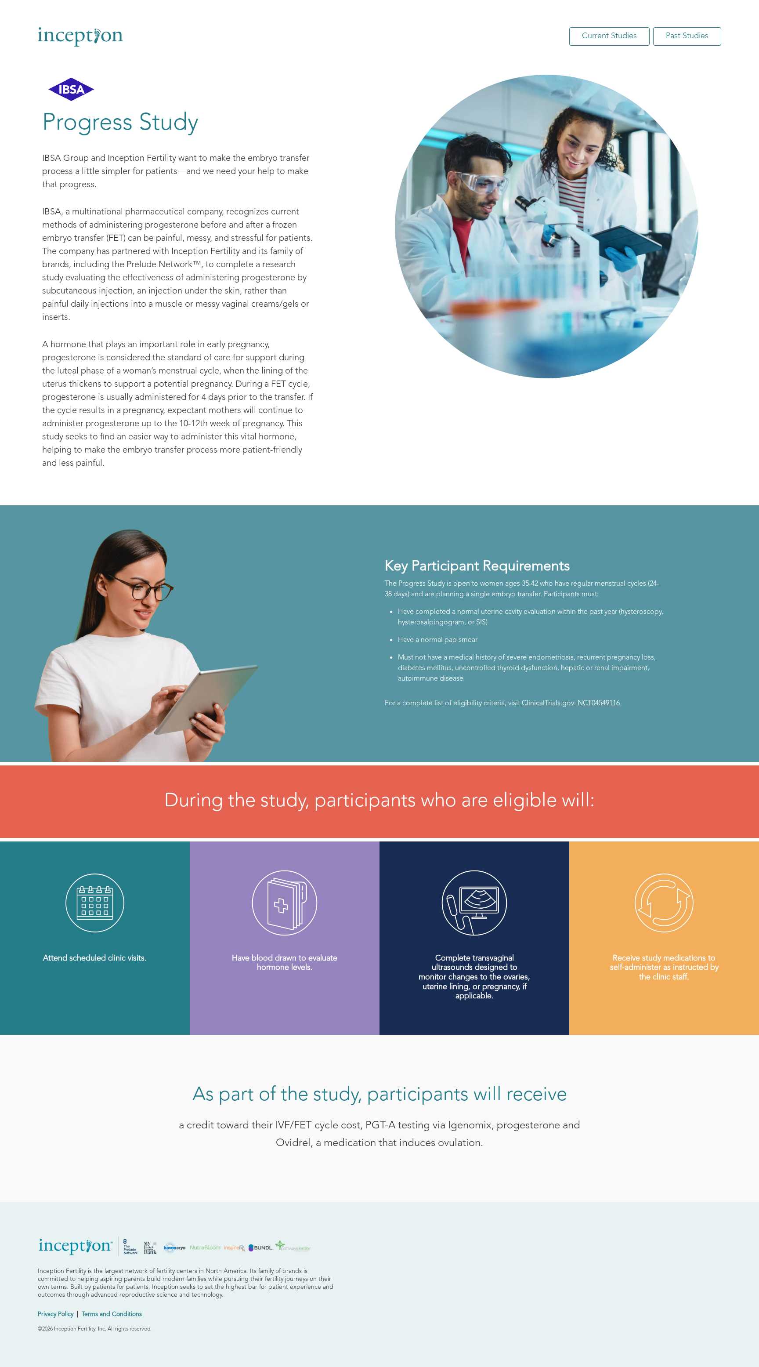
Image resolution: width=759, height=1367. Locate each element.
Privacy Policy (55, 1314)
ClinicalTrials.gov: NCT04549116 (571, 703)
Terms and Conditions (112, 1314)
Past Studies (687, 36)
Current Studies (609, 36)
